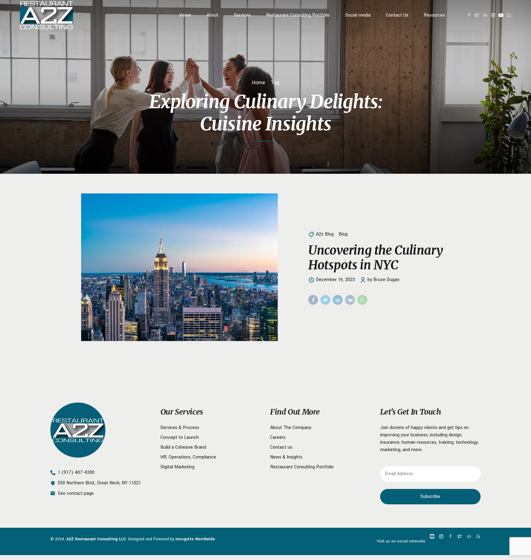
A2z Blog (325, 234)
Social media (358, 15)
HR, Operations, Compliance (188, 457)
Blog (343, 234)
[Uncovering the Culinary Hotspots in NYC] (189, 267)
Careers (277, 437)
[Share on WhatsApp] (362, 300)
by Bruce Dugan (383, 279)
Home (185, 15)
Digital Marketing (177, 467)
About (212, 15)
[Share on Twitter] (325, 300)
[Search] (508, 15)
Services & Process (179, 427)
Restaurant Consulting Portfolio (298, 15)
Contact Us (397, 15)
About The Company (290, 427)
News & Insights (286, 457)
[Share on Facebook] (313, 300)
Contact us (281, 447)
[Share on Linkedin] (338, 300)
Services (242, 15)
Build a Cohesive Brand (183, 447)
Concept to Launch (179, 437)
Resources (434, 15)
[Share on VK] (350, 300)
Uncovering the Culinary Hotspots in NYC (375, 258)
